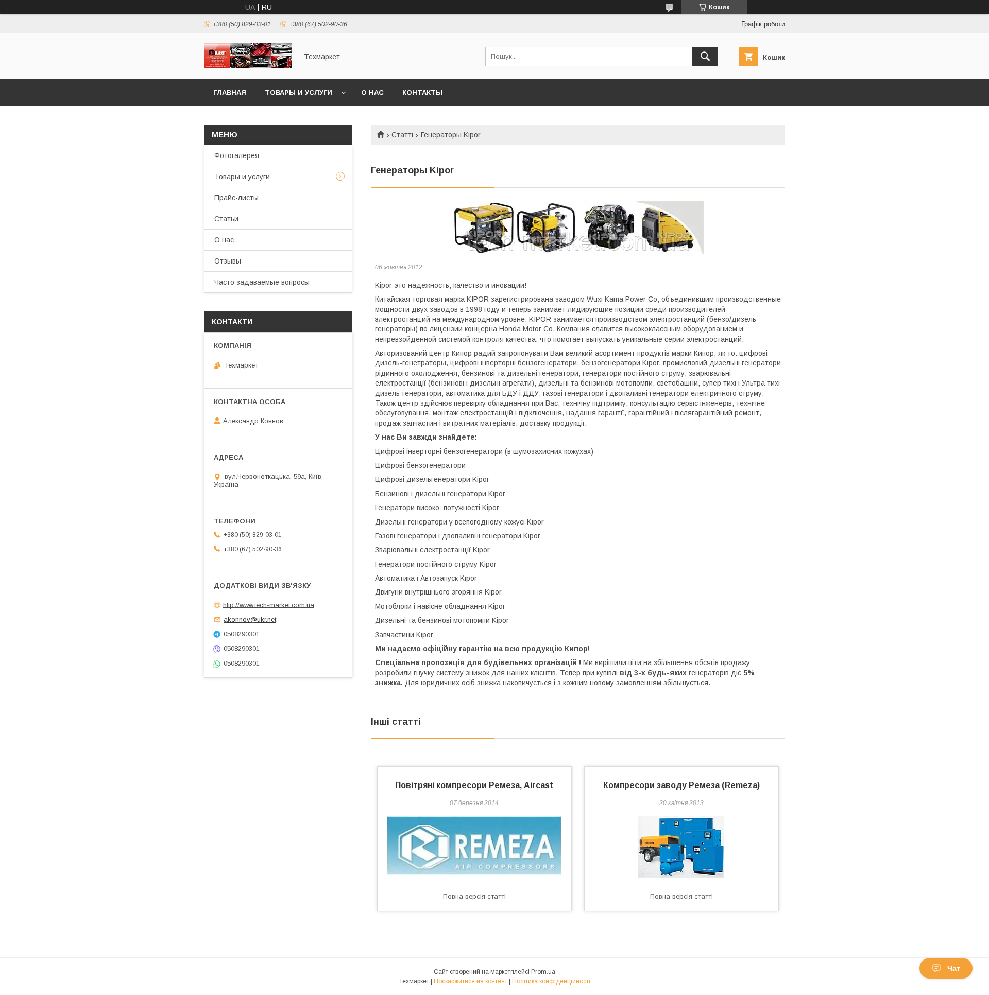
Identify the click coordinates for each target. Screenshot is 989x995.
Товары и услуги (298, 92)
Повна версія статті (474, 896)
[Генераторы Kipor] (578, 227)
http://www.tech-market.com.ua (268, 604)
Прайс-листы (236, 198)
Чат (953, 968)
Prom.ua (543, 971)
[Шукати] (705, 56)
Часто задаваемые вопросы (262, 282)
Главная (229, 92)
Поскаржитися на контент (470, 981)
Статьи (226, 219)
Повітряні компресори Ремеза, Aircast (474, 785)
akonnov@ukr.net (250, 619)
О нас (372, 92)
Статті (402, 135)
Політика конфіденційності (551, 981)
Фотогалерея (236, 155)
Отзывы (227, 261)
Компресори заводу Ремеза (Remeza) (681, 785)
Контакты (422, 92)
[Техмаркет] (248, 66)
